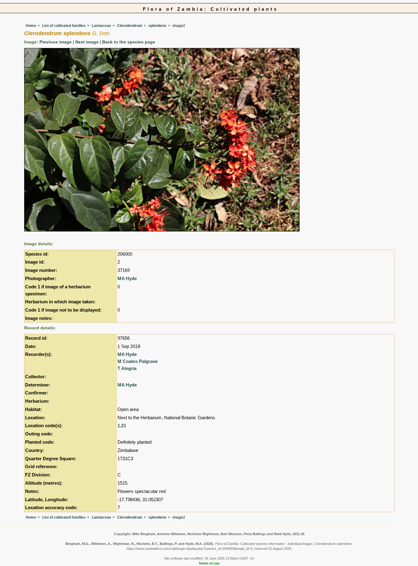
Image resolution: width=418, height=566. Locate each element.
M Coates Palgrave (138, 361)
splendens (157, 26)
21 (123, 425)
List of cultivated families (64, 26)
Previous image (55, 42)
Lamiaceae (101, 26)
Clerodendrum (129, 26)
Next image (87, 42)
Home (31, 26)
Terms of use (209, 563)
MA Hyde (127, 278)
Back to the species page (128, 42)
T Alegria (127, 368)
